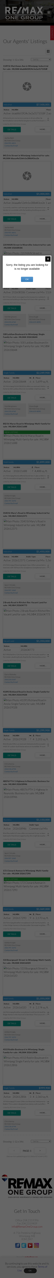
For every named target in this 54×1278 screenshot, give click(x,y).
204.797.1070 (10, 501)
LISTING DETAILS (12, 129)
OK (30, 1271)
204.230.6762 (10, 322)
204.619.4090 (35, 322)
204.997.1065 (10, 590)
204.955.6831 (10, 143)
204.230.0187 (10, 679)
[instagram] (36, 1246)
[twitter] (23, 1246)
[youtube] (30, 1246)
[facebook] (17, 1246)
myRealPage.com (31, 1257)
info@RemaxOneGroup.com (27, 1226)
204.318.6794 (10, 769)
